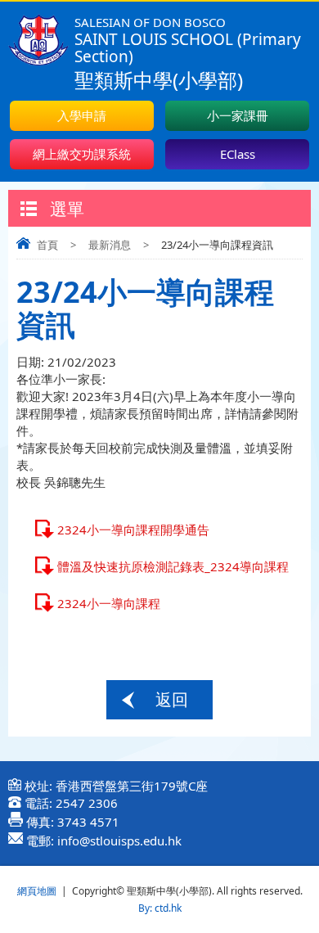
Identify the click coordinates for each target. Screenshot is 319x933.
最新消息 (109, 244)
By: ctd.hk (160, 908)
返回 (171, 699)
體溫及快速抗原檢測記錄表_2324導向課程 (173, 566)
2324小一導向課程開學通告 (133, 529)
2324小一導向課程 (108, 603)
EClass (237, 154)
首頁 (47, 244)
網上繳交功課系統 (82, 154)
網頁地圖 (36, 891)
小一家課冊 (237, 115)
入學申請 (81, 115)
